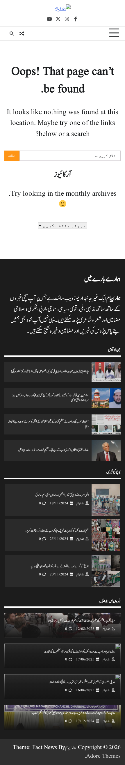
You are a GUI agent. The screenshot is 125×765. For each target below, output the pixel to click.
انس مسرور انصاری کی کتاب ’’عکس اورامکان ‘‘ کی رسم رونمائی (62, 495)
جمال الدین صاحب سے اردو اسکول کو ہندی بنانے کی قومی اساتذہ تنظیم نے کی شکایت (79, 651)
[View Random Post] (21, 33)
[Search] (11, 33)
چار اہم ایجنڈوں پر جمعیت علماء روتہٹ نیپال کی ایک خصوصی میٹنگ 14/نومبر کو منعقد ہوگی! (50, 371)
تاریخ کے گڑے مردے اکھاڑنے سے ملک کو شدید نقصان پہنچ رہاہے (60, 566)
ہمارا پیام (80, 503)
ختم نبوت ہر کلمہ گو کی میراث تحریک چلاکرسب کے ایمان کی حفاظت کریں (57, 530)
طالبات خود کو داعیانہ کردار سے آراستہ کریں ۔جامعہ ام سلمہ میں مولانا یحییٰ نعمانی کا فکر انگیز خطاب (73, 713)
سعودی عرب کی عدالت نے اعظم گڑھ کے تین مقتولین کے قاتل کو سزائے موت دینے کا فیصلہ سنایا (48, 424)
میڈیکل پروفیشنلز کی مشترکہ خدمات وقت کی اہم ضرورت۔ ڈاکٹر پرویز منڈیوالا (81, 620)
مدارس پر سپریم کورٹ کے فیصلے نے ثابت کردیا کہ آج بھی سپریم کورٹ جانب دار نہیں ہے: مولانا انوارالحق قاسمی (50, 398)
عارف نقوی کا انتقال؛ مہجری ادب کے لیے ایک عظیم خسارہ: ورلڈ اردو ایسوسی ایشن (53, 450)
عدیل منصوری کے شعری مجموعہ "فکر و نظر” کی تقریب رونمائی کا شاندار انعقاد (82, 682)
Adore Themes (103, 756)
